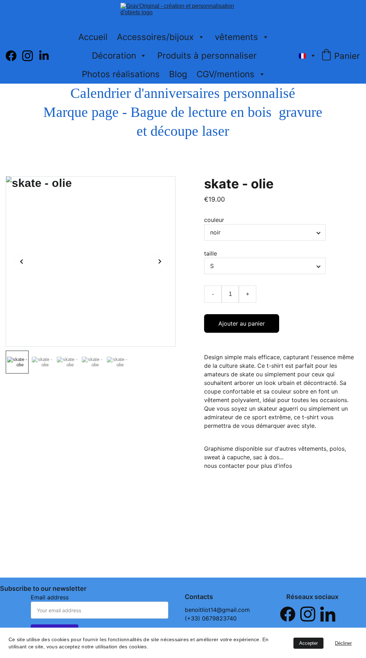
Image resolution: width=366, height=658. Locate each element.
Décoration (114, 55)
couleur (214, 219)
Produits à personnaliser (207, 55)
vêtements (236, 37)
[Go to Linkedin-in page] (44, 55)
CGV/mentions (225, 74)
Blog (178, 74)
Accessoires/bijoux (155, 37)
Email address (50, 597)
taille (210, 253)
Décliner (343, 643)
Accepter (308, 643)
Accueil (93, 37)
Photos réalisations (121, 74)
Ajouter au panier (241, 323)
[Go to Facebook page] (14, 55)
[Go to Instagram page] (30, 55)
